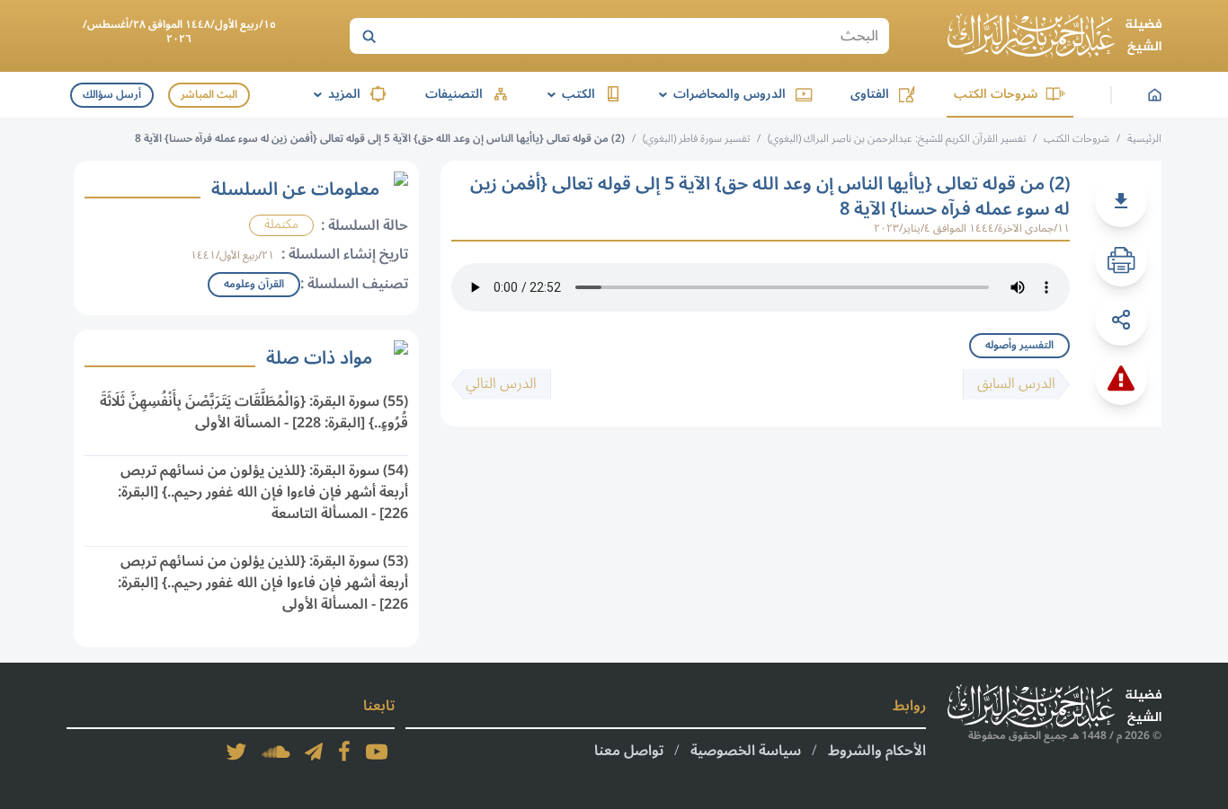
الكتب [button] (568, 94)
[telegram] (314, 752)
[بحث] (368, 36)
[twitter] (236, 751)
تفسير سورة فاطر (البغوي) (696, 139)
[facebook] (344, 751)
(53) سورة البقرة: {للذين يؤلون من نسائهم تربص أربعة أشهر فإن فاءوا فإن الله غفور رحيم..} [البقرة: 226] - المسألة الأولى (263, 582)
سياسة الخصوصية (745, 750)
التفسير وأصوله (1019, 345)
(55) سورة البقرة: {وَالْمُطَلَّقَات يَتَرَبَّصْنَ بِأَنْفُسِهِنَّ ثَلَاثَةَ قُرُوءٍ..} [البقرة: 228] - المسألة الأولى (254, 412)
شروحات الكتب (995, 94)
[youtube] (376, 751)
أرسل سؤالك (112, 95)
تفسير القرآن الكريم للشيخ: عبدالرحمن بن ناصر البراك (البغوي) (897, 139)
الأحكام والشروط (877, 750)
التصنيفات (454, 94)
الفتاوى (869, 94)
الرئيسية (1144, 139)
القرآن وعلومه (254, 284)
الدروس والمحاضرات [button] (719, 94)
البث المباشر (209, 95)
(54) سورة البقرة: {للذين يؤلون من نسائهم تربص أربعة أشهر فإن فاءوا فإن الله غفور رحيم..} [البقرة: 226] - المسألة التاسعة (263, 492)
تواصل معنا (628, 750)
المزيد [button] (333, 94)
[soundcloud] (276, 751)
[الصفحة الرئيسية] (1054, 35)
